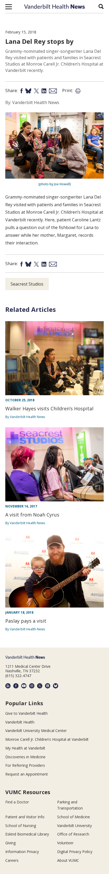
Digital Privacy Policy (74, 851)
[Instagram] (31, 685)
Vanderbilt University (74, 825)
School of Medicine (73, 816)
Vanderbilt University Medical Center (36, 730)
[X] (39, 685)
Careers (12, 860)
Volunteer (65, 842)
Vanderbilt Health (19, 722)
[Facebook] (16, 685)
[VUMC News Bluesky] (55, 685)
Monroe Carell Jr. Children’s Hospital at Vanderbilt (47, 739)
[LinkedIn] (47, 685)
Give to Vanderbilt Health (26, 713)
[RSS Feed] (8, 685)
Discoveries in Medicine (25, 756)
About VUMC (68, 860)
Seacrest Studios (27, 284)
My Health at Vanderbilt (25, 748)
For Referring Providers (25, 765)
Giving (10, 842)
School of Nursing (20, 825)
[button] (8, 6)
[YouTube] (23, 685)
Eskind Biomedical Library (27, 834)
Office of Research (73, 834)
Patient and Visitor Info (24, 816)
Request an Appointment (26, 774)
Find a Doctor (17, 801)
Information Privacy (22, 851)
